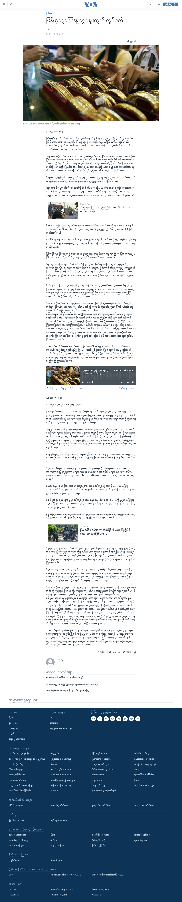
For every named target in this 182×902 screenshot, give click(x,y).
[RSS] (125, 718)
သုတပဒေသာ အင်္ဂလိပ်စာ (143, 805)
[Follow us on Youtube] (106, 718)
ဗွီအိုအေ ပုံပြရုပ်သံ (99, 845)
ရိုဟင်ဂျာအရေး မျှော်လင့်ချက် (104, 791)
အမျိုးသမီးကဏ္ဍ (99, 785)
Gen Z (136, 769)
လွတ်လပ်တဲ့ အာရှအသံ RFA (61, 890)
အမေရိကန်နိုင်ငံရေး (17, 775)
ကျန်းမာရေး (97, 780)
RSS (52, 718)
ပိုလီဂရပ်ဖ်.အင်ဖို (98, 840)
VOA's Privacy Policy (100, 890)
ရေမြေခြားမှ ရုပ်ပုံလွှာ (100, 835)
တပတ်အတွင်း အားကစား (60, 769)
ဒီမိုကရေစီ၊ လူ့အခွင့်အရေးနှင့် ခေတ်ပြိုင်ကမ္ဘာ (27, 759)
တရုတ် (12, 734)
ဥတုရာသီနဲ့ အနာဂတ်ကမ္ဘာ (60, 759)
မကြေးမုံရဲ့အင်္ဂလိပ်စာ (59, 805)
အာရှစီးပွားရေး (98, 775)
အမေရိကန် (13, 728)
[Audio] (151, 4)
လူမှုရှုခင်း (54, 791)
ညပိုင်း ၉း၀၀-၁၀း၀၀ (58, 820)
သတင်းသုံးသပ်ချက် (17, 764)
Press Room (14, 895)
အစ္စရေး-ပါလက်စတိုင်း (18, 739)
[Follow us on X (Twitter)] (99, 718)
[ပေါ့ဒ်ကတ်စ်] (131, 718)
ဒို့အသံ (136, 780)
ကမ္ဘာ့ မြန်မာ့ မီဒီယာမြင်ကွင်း (20, 791)
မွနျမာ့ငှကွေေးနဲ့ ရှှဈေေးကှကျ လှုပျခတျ (101, 370)
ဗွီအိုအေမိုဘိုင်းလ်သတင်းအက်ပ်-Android (108, 875)
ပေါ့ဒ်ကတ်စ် (55, 723)
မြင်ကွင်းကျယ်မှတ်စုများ (101, 759)
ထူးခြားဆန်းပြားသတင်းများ (61, 785)
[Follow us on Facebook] (93, 718)
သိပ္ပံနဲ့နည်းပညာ (56, 753)
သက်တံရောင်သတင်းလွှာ (144, 785)
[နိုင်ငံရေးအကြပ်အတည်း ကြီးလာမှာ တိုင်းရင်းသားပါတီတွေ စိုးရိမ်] (63, 210)
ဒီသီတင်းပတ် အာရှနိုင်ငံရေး (103, 769)
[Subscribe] (137, 718)
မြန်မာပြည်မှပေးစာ (99, 753)
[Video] (159, 4)
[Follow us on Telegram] (118, 718)
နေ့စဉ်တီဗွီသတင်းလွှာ (17, 835)
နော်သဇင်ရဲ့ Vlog (140, 840)
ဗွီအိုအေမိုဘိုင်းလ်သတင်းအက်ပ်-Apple (65, 875)
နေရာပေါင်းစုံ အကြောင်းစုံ (144, 775)
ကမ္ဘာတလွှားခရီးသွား (100, 764)
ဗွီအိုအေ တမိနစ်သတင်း (143, 835)
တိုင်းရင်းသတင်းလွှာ (142, 753)
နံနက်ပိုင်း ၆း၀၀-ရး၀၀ (17, 820)
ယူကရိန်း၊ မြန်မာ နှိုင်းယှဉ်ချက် (62, 780)
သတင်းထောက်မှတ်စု (17, 780)
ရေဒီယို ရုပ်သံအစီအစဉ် (18, 840)
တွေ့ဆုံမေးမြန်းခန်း (57, 845)
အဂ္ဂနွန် (49, 28)
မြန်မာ (49, 13)
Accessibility (97, 895)
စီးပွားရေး (54, 764)
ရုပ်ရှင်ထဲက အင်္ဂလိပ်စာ (101, 805)
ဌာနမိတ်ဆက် (14, 860)
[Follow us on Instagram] (112, 718)
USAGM (12, 890)
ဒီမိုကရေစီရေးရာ (16, 769)
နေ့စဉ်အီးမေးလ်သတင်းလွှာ (61, 728)
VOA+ (11, 875)
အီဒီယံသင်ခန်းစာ (16, 805)
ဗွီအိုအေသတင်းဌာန (93, 373)
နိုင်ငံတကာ (13, 723)
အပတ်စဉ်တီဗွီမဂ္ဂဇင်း (17, 845)
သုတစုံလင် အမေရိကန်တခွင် (145, 764)
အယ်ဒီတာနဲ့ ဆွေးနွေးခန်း (19, 753)
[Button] (131, 41)
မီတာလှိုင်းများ (56, 860)
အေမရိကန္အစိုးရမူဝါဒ (58, 895)
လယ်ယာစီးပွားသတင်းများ (61, 775)
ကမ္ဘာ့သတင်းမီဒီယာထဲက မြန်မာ (21, 785)
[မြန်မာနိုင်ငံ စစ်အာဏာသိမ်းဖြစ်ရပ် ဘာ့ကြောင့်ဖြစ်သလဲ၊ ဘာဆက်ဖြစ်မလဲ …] (63, 533)
